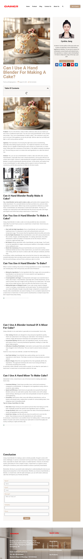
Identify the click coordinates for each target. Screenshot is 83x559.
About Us (56, 6)
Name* (6, 481)
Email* (6, 487)
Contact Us (48, 6)
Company (7, 504)
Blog (40, 6)
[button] (62, 6)
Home (28, 6)
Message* (7, 494)
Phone (6, 511)
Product (34, 6)
